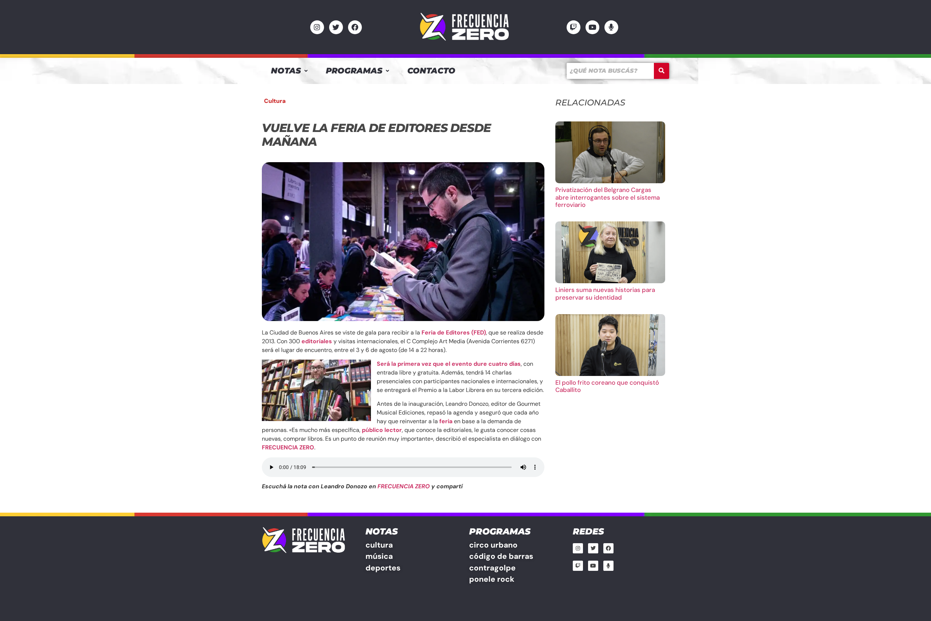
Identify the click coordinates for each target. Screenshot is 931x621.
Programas (354, 71)
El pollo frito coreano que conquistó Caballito (607, 386)
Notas (286, 71)
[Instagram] (317, 27)
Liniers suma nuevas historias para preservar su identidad (605, 293)
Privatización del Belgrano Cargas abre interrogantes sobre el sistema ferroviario (607, 197)
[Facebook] (355, 27)
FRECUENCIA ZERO (403, 486)
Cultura (275, 101)
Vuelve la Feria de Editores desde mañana (376, 135)
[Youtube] (592, 27)
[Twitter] (336, 27)
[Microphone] (611, 27)
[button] (289, 70)
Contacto (431, 71)
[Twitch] (573, 27)
